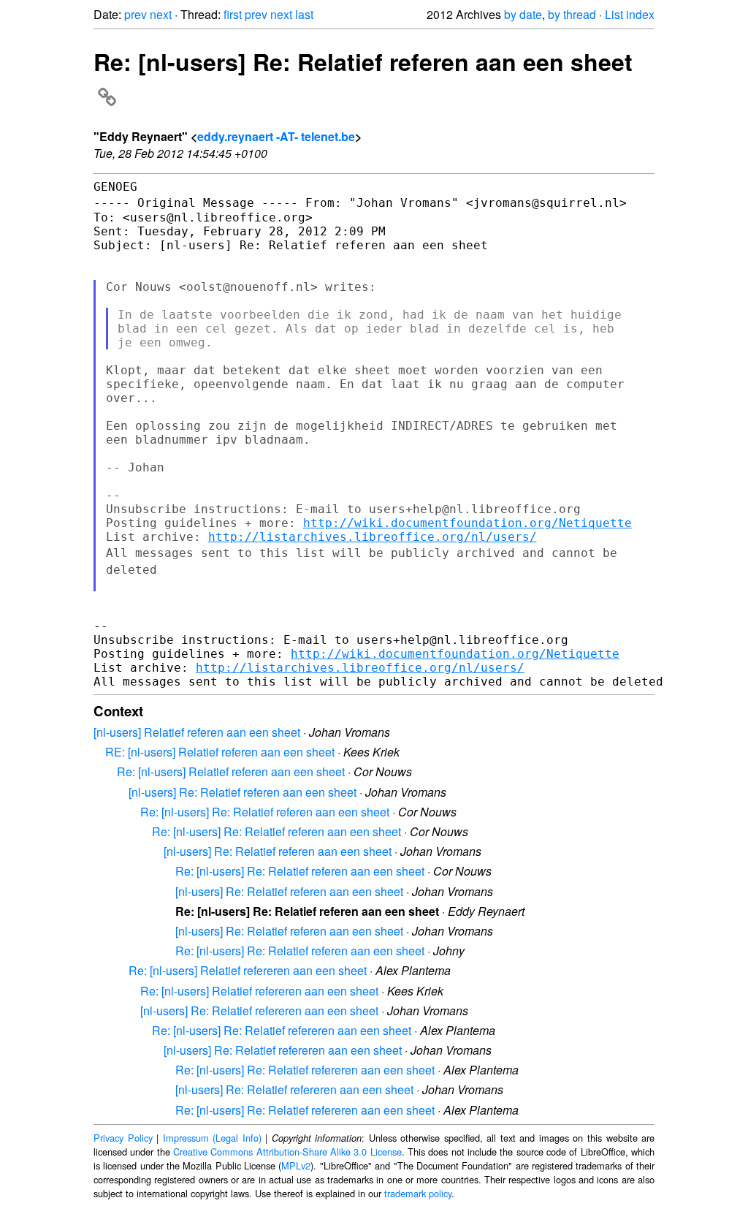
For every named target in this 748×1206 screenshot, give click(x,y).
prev (135, 14)
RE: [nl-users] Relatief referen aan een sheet (220, 751)
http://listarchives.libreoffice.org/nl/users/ (372, 537)
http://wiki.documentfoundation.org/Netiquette (467, 523)
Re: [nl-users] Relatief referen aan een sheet (231, 771)
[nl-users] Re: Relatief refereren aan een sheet (259, 1010)
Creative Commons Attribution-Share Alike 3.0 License (287, 1151)
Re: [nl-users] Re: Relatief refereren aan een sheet (281, 1030)
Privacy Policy (123, 1138)
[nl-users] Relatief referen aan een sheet (197, 732)
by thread (572, 14)
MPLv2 (295, 1165)
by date (523, 14)
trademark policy (417, 1193)
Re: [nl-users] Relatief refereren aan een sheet (248, 970)
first (233, 14)
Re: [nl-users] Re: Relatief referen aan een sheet (264, 811)
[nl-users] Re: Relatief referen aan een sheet (242, 792)
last (304, 14)
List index (629, 14)
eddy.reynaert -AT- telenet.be (276, 136)
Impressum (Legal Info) (212, 1138)
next (161, 14)
